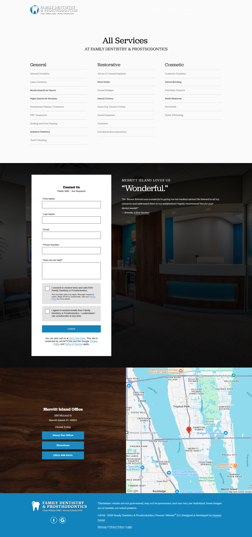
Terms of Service (74, 344)
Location (187, 9)
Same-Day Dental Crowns (111, 106)
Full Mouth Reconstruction (112, 131)
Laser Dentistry (38, 82)
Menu (214, 9)
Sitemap (102, 526)
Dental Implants (106, 115)
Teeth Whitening (174, 115)
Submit (71, 329)
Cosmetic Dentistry (175, 73)
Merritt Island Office (63, 409)
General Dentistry (40, 73)
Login (129, 526)
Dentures (103, 123)
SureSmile (170, 106)
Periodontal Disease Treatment (47, 106)
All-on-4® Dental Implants (112, 73)
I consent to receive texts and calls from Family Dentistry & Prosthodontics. (73, 293)
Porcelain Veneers (175, 90)
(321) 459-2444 (77, 338)
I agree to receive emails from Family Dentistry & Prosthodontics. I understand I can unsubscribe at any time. (73, 313)
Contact (201, 9)
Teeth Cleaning (38, 140)
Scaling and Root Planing (43, 123)
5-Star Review (141, 212)
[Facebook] (54, 520)
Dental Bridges (106, 90)
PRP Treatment (38, 115)
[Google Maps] (62, 520)
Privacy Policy (116, 526)
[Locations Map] (189, 430)
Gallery (154, 9)
